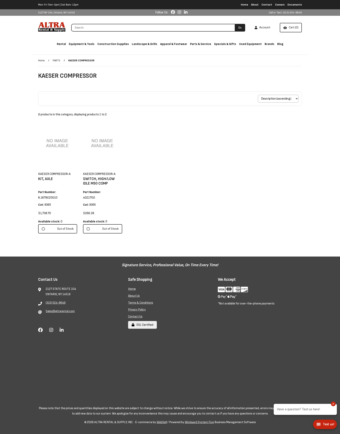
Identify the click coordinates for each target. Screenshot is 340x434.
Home (244, 4)
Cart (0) (293, 27)
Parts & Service (200, 44)
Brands (269, 44)
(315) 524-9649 (56, 303)
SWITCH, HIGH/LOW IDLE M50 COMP (99, 181)
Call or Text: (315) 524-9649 (285, 12)
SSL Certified (144, 325)
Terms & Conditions (140, 303)
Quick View (63, 169)
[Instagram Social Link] (180, 12)
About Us (134, 296)
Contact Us (135, 316)
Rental (61, 44)
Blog (280, 44)
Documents (294, 4)
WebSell (162, 422)
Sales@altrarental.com (60, 311)
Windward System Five (199, 422)
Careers (280, 4)
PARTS (56, 60)
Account (264, 27)
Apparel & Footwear (173, 44)
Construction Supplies (113, 44)
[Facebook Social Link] (173, 12)
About (255, 4)
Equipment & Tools (81, 44)
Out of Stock (65, 229)
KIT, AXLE (45, 179)
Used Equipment (250, 44)
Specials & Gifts (225, 44)
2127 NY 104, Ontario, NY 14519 (56, 12)
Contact (266, 4)
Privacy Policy (137, 310)
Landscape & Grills (144, 44)
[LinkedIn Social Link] (185, 12)
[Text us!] (325, 425)
